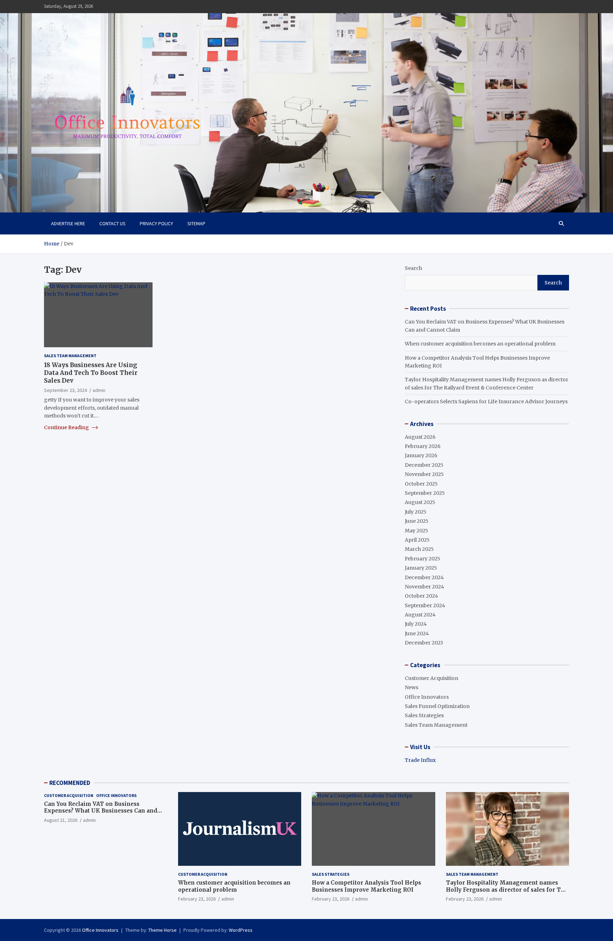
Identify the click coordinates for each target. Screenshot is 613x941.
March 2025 (419, 549)
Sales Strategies (424, 715)
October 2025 (421, 484)
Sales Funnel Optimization (437, 706)
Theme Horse (162, 930)
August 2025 (420, 502)
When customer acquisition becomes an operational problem (480, 344)
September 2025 (425, 493)
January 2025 (421, 568)
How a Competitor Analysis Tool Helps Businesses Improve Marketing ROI (366, 886)
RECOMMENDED (69, 783)
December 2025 (424, 465)
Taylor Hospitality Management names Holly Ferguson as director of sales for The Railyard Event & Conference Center (507, 889)
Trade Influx (420, 760)
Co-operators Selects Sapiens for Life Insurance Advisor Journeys (486, 401)
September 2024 (425, 605)
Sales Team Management (70, 355)
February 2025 (422, 558)
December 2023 (424, 643)
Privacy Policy (156, 223)
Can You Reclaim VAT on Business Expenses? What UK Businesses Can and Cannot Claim (100, 811)
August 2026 (420, 437)
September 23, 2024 (65, 390)
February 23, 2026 (197, 899)
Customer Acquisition (431, 678)
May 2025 (416, 530)
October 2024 (421, 596)
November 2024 (424, 586)
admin (99, 390)
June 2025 (417, 521)
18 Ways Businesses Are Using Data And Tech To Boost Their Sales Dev (91, 372)
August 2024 (420, 614)
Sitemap (196, 223)
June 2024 (417, 633)
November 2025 (424, 474)
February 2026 (423, 446)
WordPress (241, 930)
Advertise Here (68, 223)
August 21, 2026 (60, 820)
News (411, 687)
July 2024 (416, 624)
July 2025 (415, 512)
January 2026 (421, 455)
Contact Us (112, 223)
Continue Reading (67, 427)
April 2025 (417, 540)
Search (413, 268)
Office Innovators (427, 697)
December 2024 (424, 577)
